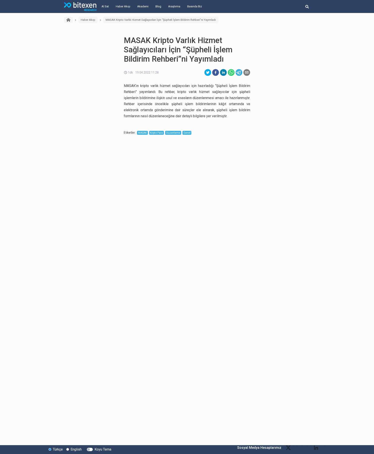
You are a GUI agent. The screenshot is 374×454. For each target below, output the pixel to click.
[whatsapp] (231, 72)
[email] (246, 72)
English (76, 449)
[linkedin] (223, 72)
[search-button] (307, 6)
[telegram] (238, 72)
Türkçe (58, 449)
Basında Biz (194, 6)
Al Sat (105, 6)
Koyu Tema (103, 449)
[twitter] (207, 72)
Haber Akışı (123, 6)
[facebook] (215, 72)
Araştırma (174, 6)
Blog (158, 6)
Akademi (142, 6)
